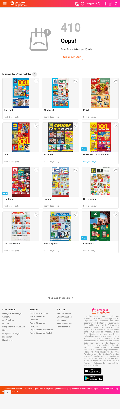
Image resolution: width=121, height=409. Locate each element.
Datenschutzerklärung (109, 388)
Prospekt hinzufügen (11, 333)
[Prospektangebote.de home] (18, 4)
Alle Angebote (8, 320)
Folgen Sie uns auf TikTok (41, 333)
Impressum (7, 337)
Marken (5, 323)
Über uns (6, 330)
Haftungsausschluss (58, 388)
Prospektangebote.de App (13, 327)
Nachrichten (7, 340)
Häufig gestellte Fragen (12, 313)
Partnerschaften (63, 327)
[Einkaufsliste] (110, 3)
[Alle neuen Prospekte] (34, 74)
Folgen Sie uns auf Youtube (41, 330)
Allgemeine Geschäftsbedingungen (83, 388)
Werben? (6, 317)
